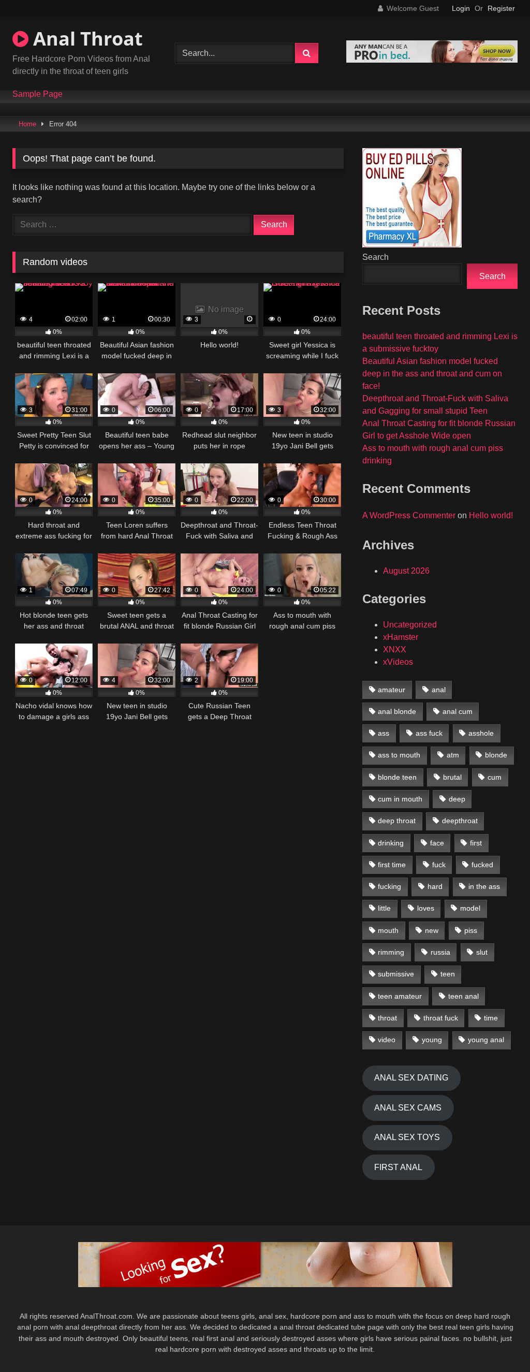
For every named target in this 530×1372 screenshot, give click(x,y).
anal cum (458, 711)
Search (375, 257)
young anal (486, 1039)
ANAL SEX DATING (411, 1077)
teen (447, 974)
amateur (391, 689)
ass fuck (429, 733)
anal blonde (397, 711)
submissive (396, 974)
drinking (391, 843)
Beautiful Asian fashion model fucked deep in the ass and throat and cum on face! (432, 373)
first (476, 843)
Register (501, 8)
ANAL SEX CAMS (407, 1107)
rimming (391, 952)
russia (440, 952)
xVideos (398, 662)
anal (439, 689)
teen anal (463, 996)
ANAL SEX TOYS (407, 1137)
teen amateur (400, 996)
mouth (388, 930)
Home (27, 124)
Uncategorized (410, 624)
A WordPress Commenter (408, 515)
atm (453, 755)
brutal (452, 777)
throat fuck (440, 1018)
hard (435, 886)
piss (470, 930)
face (437, 843)
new (431, 930)
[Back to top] (498, 1341)
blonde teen (397, 777)
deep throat (397, 820)
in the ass (484, 886)
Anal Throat (85, 38)
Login (461, 8)
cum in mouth (400, 799)
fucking (389, 886)
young (432, 1039)
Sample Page (37, 94)
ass (383, 733)
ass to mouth (399, 755)
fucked (482, 864)
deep (457, 799)
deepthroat (460, 820)
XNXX (394, 649)
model (470, 908)
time (491, 1018)
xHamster (400, 637)
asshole (481, 733)
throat (387, 1018)
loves (425, 908)
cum (495, 777)
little (384, 908)
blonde (496, 755)
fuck (439, 864)
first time (392, 864)
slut (482, 952)
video (386, 1039)
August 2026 (406, 570)
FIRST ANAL (398, 1167)
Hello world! (491, 515)
